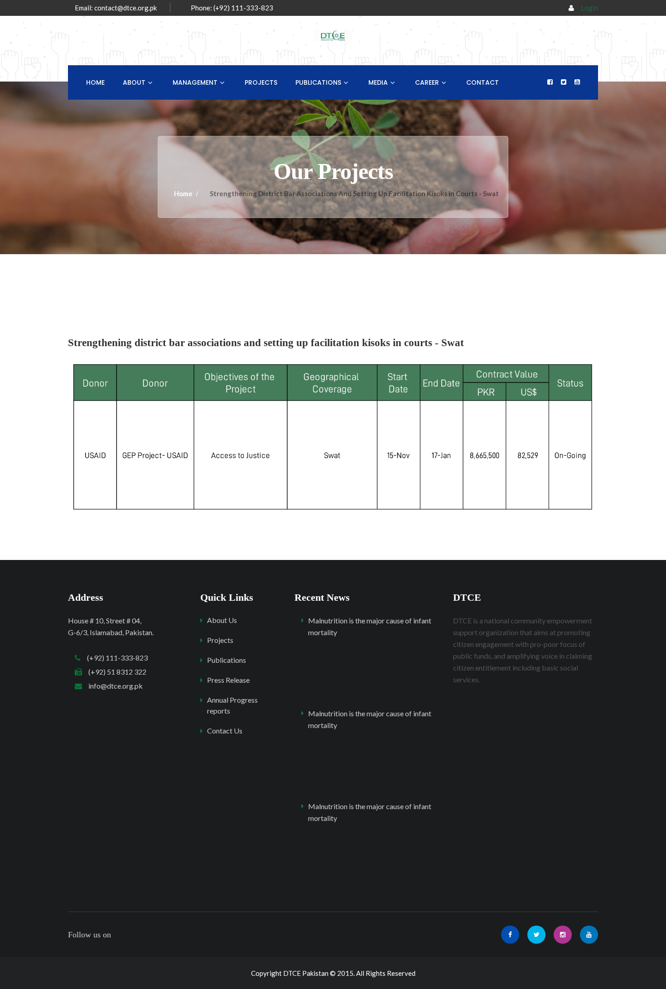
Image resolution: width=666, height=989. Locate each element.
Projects (261, 82)
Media (378, 82)
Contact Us (224, 730)
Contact (482, 82)
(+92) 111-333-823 (114, 657)
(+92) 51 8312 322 (114, 671)
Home (95, 82)
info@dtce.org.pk (112, 685)
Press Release (228, 679)
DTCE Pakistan (305, 973)
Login (589, 8)
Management (195, 82)
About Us (222, 620)
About (134, 82)
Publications (318, 82)
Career (427, 82)
